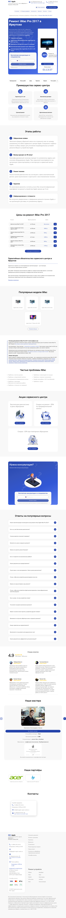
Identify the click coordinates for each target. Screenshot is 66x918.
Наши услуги (31, 849)
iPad (29, 874)
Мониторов (41, 877)
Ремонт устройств (26, 11)
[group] (16, 778)
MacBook (41, 872)
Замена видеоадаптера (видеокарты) (35, 361)
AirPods (41, 879)
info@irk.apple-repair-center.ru (21, 810)
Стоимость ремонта (33, 835)
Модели (45, 80)
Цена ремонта (33, 11)
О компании (17, 11)
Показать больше (33, 329)
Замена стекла (16, 361)
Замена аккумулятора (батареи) (25, 360)
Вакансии (40, 11)
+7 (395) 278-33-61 (53, 1)
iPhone (30, 872)
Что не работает (54, 80)
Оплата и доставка (33, 837)
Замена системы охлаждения (20, 362)
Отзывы (49, 11)
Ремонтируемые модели (34, 846)
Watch (30, 877)
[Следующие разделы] (57, 81)
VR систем (30, 879)
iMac (40, 874)
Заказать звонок (52, 7)
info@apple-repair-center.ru (16, 851)
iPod (29, 881)
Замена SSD (47, 361)
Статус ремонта (41, 7)
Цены (30, 80)
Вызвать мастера (33, 731)
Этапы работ (23, 80)
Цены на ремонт (47, 64)
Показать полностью (13, 280)
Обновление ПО (23, 361)
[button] (64, 718)
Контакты (45, 11)
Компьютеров (42, 881)
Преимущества (13, 80)
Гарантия (38, 80)
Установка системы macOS (38, 360)
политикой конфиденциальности (42, 503)
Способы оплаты (32, 855)
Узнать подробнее (20, 423)
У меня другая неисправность (33, 251)
